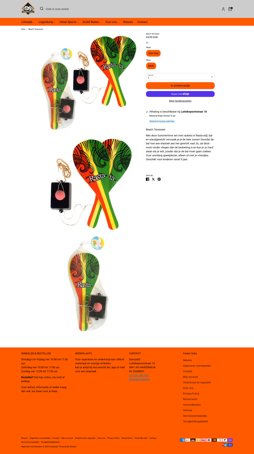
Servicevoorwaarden (195, 415)
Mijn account (190, 376)
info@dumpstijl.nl (139, 379)
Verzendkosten (192, 404)
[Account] (223, 9)
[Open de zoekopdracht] (41, 8)
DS (147, 42)
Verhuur (187, 410)
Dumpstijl (53, 446)
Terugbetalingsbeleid (195, 421)
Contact (187, 371)
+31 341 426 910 (138, 375)
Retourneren (190, 399)
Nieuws (187, 360)
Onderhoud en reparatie (197, 382)
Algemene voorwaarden (197, 365)
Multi (151, 65)
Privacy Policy (191, 393)
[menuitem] (27, 22)
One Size (153, 53)
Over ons (188, 388)
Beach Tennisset (35, 29)
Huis (23, 29)
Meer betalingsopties (180, 101)
